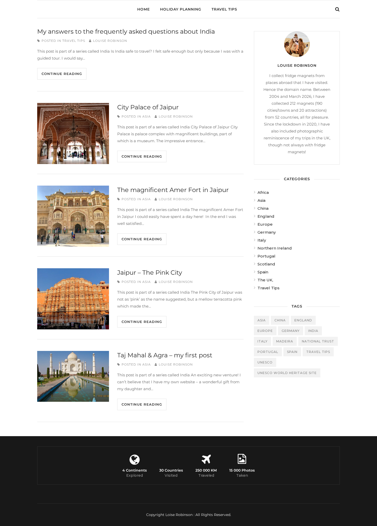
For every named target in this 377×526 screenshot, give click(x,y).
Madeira (284, 341)
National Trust (318, 341)
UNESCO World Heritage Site (287, 373)
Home (143, 9)
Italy (261, 240)
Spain (262, 272)
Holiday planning (180, 9)
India (313, 331)
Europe (265, 224)
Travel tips (318, 352)
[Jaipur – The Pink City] (73, 298)
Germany (266, 232)
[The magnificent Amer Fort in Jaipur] (73, 216)
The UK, (265, 280)
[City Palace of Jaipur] (73, 133)
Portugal (266, 256)
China (263, 208)
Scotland (266, 264)
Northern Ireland (274, 248)
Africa (263, 192)
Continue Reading (62, 74)
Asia (146, 116)
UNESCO (265, 362)
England (265, 216)
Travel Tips (224, 9)
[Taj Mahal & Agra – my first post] (73, 376)
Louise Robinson (110, 41)
